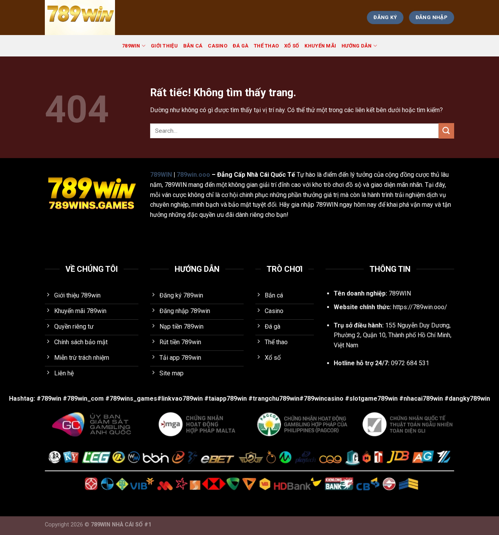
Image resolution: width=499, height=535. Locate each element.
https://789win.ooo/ (420, 307)
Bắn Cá (193, 46)
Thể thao (266, 46)
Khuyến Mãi (320, 46)
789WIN (131, 46)
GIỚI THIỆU (164, 46)
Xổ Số (291, 46)
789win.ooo (193, 174)
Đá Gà (240, 46)
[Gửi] (446, 130)
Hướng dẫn (357, 46)
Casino (217, 46)
